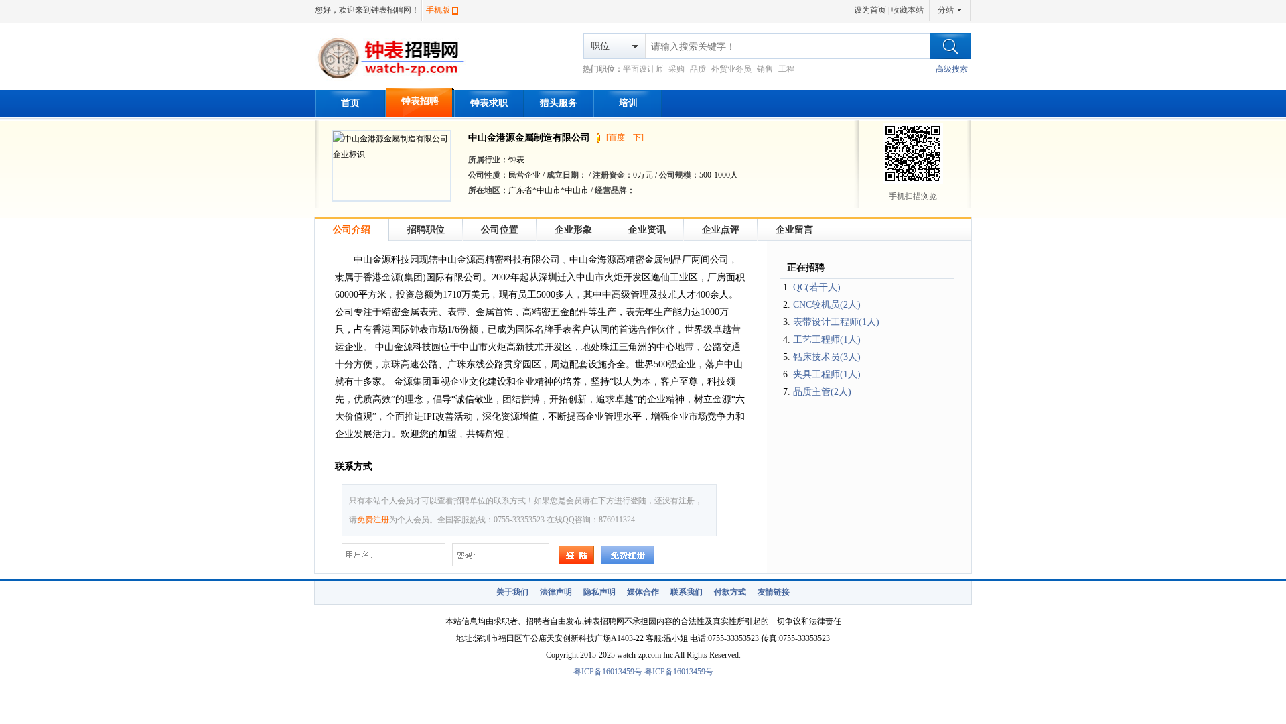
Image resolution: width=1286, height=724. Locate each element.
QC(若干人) (817, 287)
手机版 (438, 10)
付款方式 (730, 592)
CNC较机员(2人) (827, 305)
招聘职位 (426, 230)
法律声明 (556, 592)
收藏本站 (907, 10)
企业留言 (794, 230)
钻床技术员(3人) (827, 357)
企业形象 (573, 230)
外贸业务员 (731, 69)
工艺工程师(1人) (827, 340)
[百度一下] (625, 137)
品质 (698, 69)
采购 (676, 69)
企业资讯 (647, 230)
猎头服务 (558, 103)
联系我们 (686, 592)
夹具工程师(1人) (827, 374)
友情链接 (774, 592)
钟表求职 (489, 103)
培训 (628, 103)
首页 (350, 103)
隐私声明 (599, 592)
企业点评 (720, 230)
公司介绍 (351, 230)
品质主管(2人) (822, 392)
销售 (765, 69)
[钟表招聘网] (397, 80)
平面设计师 (643, 69)
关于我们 (512, 592)
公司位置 (499, 230)
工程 (786, 69)
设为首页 (870, 10)
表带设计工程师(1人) (836, 322)
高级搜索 (952, 69)
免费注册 (373, 519)
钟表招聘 (420, 101)
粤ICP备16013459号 (607, 671)
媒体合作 (643, 592)
